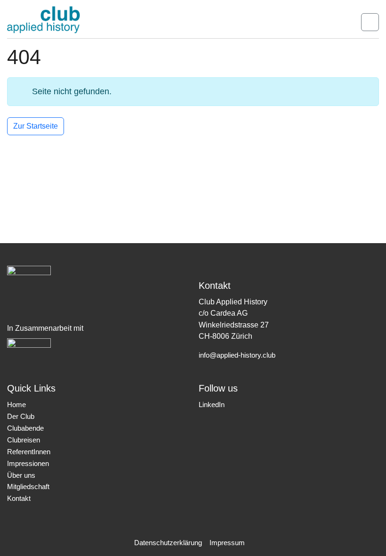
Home (16, 405)
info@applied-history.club (237, 355)
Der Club (20, 416)
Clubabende (25, 428)
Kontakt (19, 498)
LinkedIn (212, 405)
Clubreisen (23, 440)
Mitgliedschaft (28, 487)
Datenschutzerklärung (168, 543)
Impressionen (28, 463)
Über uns (21, 475)
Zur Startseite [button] (35, 126)
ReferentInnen (28, 452)
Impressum (227, 543)
